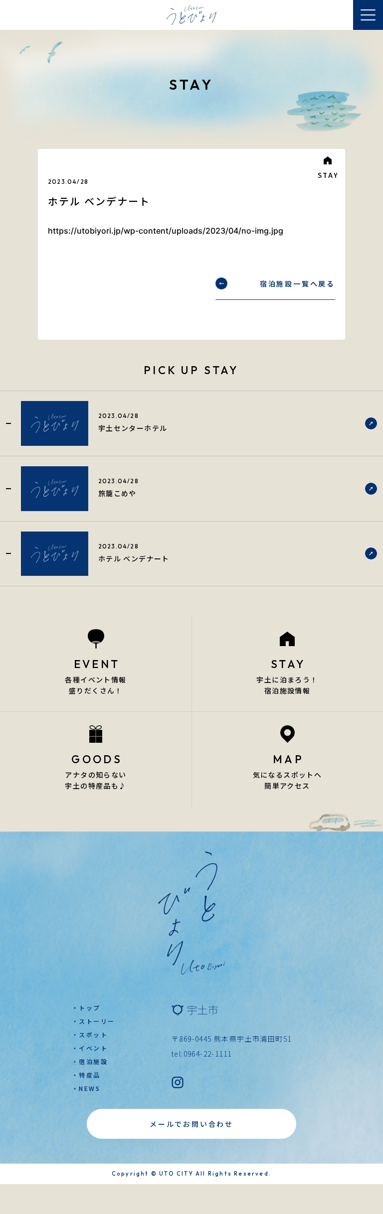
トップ (89, 1007)
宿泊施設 (93, 1061)
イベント (93, 1048)
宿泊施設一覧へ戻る (297, 283)
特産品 (89, 1075)
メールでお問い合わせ (191, 1124)
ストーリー (97, 1021)
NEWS (89, 1088)
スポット (93, 1034)
